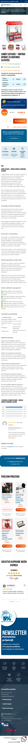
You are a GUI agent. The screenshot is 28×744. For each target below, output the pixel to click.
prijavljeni (11, 446)
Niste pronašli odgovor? (14, 458)
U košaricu (21, 121)
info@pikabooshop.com (15, 461)
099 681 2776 (15, 464)
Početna (3, 9)
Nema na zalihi (7, 509)
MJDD (18, 742)
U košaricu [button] (21, 509)
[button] (24, 47)
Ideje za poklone (11, 9)
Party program (20, 9)
